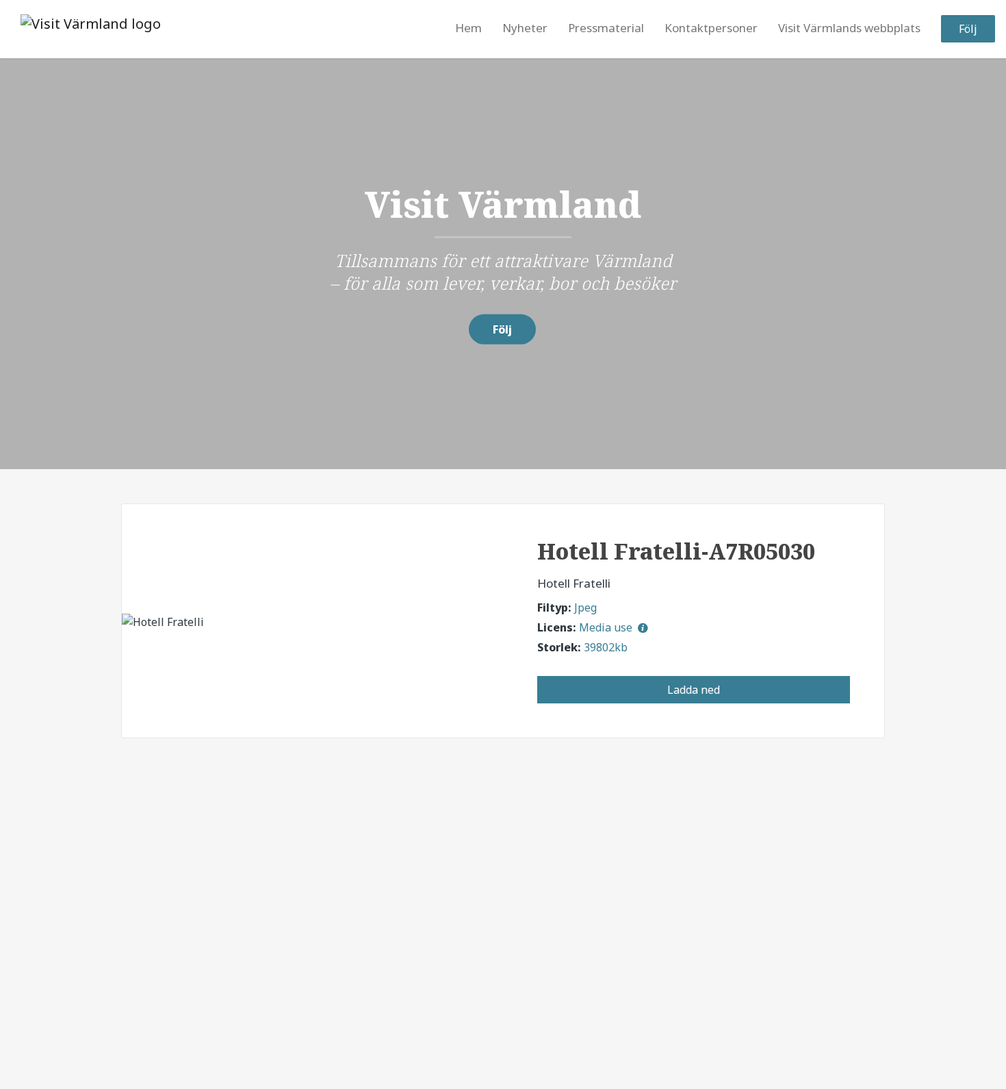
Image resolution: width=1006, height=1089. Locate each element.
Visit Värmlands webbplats (849, 28)
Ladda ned (693, 689)
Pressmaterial (606, 28)
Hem (468, 28)
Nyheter (524, 28)
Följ (968, 29)
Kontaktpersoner (711, 28)
